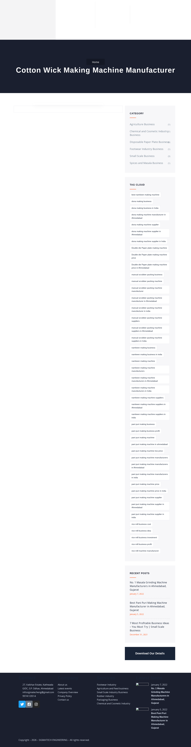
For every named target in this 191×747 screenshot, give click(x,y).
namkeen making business (143, 348)
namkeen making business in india (147, 354)
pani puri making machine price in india (149, 491)
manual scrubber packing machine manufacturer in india (147, 309)
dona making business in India (145, 208)
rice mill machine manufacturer (145, 551)
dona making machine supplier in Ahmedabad (146, 233)
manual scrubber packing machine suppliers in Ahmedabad (147, 329)
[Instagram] (36, 704)
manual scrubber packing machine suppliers (147, 319)
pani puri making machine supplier (147, 497)
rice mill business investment (144, 537)
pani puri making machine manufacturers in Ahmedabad (150, 466)
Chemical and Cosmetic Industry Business (149, 133)
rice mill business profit (142, 544)
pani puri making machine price (145, 484)
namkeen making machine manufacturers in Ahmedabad (145, 379)
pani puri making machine (143, 437)
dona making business (141, 201)
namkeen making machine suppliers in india (149, 416)
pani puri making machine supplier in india (148, 516)
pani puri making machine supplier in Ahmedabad (148, 506)
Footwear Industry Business (146, 149)
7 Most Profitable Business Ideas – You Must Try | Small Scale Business (149, 626)
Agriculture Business (142, 124)
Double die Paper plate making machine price (149, 256)
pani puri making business (143, 424)
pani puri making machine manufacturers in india (150, 476)
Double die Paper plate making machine (149, 248)
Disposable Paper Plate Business (149, 142)
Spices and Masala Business (146, 163)
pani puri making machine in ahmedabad (150, 444)
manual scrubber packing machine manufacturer (147, 289)
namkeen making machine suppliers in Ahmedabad (149, 406)
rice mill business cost (141, 524)
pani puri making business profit (146, 431)
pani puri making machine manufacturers (150, 457)
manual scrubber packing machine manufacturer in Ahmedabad (147, 299)
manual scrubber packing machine (147, 281)
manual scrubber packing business (147, 274)
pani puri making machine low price (147, 451)
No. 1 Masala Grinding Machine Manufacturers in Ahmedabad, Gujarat (148, 586)
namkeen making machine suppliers (147, 398)
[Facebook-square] (29, 704)
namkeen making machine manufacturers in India (143, 389)
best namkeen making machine (145, 195)
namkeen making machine (143, 361)
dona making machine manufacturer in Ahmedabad (149, 216)
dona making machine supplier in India (149, 241)
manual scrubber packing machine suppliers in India (147, 339)
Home (95, 62)
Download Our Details (150, 653)
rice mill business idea (141, 531)
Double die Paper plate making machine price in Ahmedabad (149, 266)
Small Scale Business (142, 156)
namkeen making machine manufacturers (143, 369)
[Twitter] (22, 704)
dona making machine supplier (145, 224)
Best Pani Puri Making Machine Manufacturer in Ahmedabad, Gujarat (148, 606)
